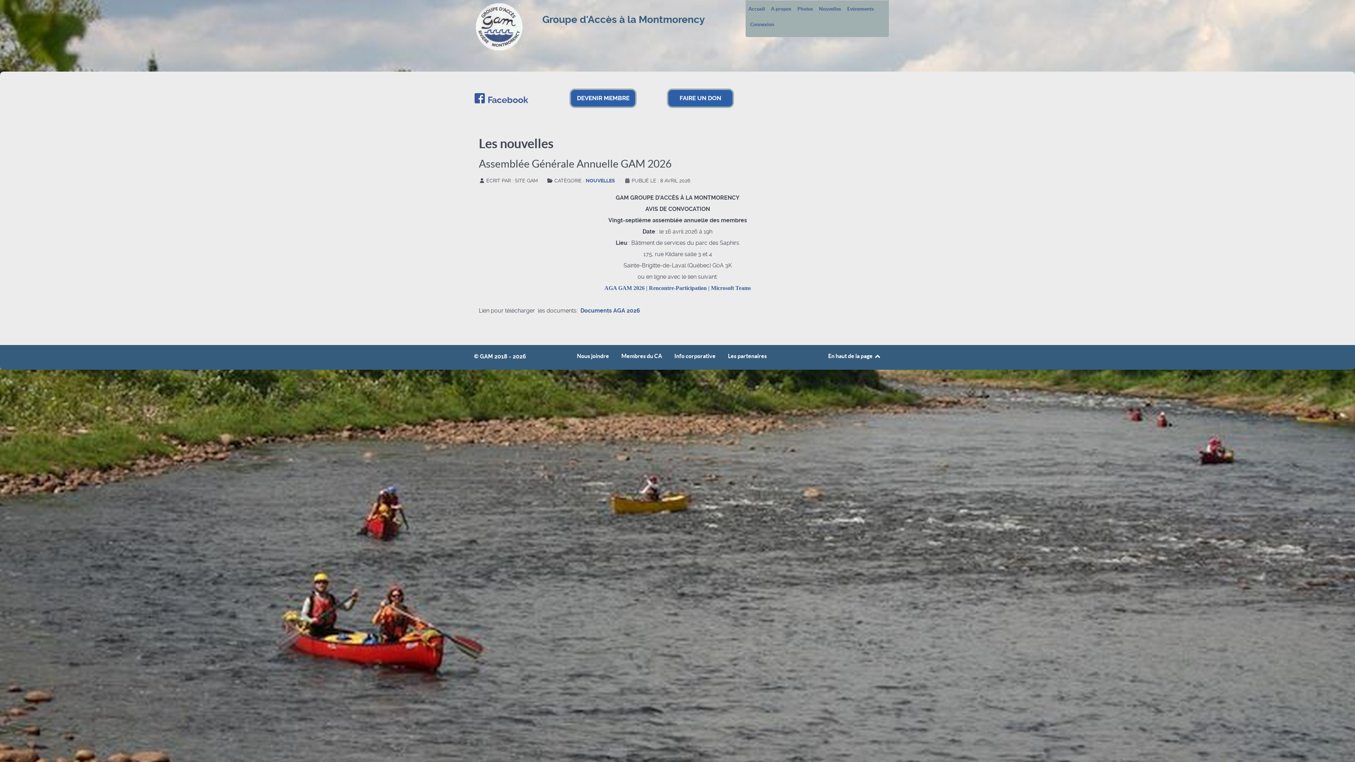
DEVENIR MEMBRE (603, 98)
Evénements (860, 9)
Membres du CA (641, 356)
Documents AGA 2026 (610, 310)
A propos (781, 9)
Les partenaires (747, 356)
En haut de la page (851, 356)
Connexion (762, 24)
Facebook (508, 100)
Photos (805, 9)
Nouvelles (830, 9)
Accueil (756, 9)
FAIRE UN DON (700, 98)
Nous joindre (593, 356)
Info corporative (695, 356)
